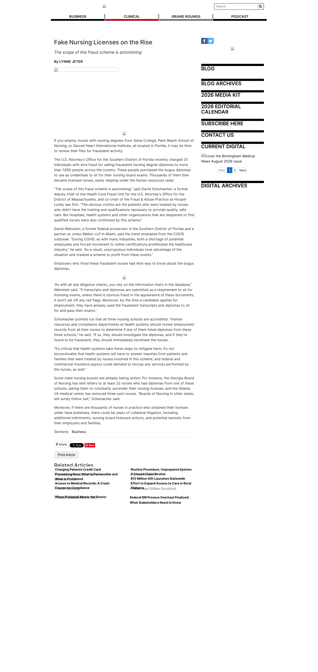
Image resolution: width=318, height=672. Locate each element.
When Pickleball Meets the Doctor (80, 497)
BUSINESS (77, 16)
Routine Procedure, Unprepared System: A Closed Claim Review (161, 472)
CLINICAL (132, 16)
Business (79, 431)
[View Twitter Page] (210, 41)
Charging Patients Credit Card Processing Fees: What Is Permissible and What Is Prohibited (86, 474)
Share (62, 444)
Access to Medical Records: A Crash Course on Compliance (82, 485)
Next (242, 170)
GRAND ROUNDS (186, 16)
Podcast (240, 16)
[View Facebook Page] (204, 41)
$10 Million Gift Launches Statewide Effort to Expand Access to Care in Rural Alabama (161, 483)
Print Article (66, 455)
